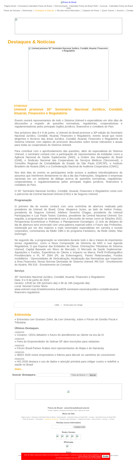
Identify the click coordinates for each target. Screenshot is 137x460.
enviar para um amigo (73, 305)
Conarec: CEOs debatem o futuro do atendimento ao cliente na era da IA (59, 333)
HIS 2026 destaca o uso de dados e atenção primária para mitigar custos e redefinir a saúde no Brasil (67, 362)
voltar (56, 305)
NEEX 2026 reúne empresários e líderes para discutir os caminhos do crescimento (65, 353)
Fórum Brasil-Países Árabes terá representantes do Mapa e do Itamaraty (59, 347)
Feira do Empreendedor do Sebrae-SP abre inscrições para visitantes (57, 340)
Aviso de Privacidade (94, 458)
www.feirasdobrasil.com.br (76, 408)
